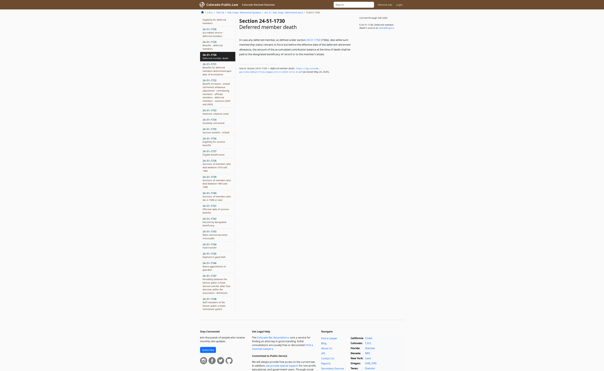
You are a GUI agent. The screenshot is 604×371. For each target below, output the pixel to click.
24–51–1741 (216, 209)
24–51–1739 (217, 182)
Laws (368, 358)
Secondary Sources (332, 368)
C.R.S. (210, 12)
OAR (367, 363)
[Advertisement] (380, 84)
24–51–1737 (214, 153)
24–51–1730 (215, 56)
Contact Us (327, 358)
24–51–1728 (213, 33)
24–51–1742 (214, 222)
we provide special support (282, 365)
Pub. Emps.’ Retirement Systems (244, 12)
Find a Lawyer (329, 338)
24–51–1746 (214, 266)
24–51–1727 (214, 20)
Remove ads (385, 4)
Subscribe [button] (208, 350)
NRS (367, 353)
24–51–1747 (216, 284)
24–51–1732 (217, 92)
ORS (374, 363)
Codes (368, 338)
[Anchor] (326, 54)
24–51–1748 (214, 304)
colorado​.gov (385, 27)
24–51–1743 (215, 235)
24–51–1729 (212, 45)
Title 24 (220, 12)
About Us (326, 348)
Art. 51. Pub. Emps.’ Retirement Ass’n (283, 12)
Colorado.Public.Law (222, 5)
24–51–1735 (216, 130)
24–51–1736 (214, 142)
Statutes (370, 348)
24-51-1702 (313, 40)
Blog (324, 343)
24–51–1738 (217, 165)
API (323, 353)
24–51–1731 (217, 69)
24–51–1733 (216, 112)
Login (399, 4)
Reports (326, 363)
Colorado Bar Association (272, 337)
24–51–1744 (210, 246)
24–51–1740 (217, 196)
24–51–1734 (213, 121)
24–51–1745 (214, 255)
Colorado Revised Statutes (258, 4)
